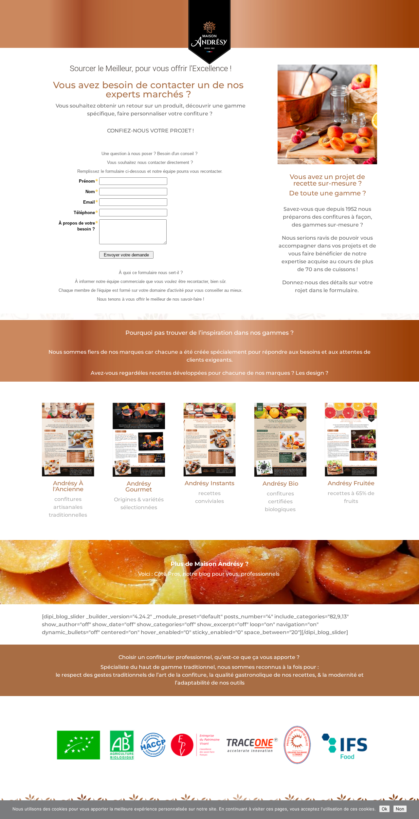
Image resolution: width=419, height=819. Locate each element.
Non (400, 808)
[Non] (411, 810)
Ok (384, 808)
